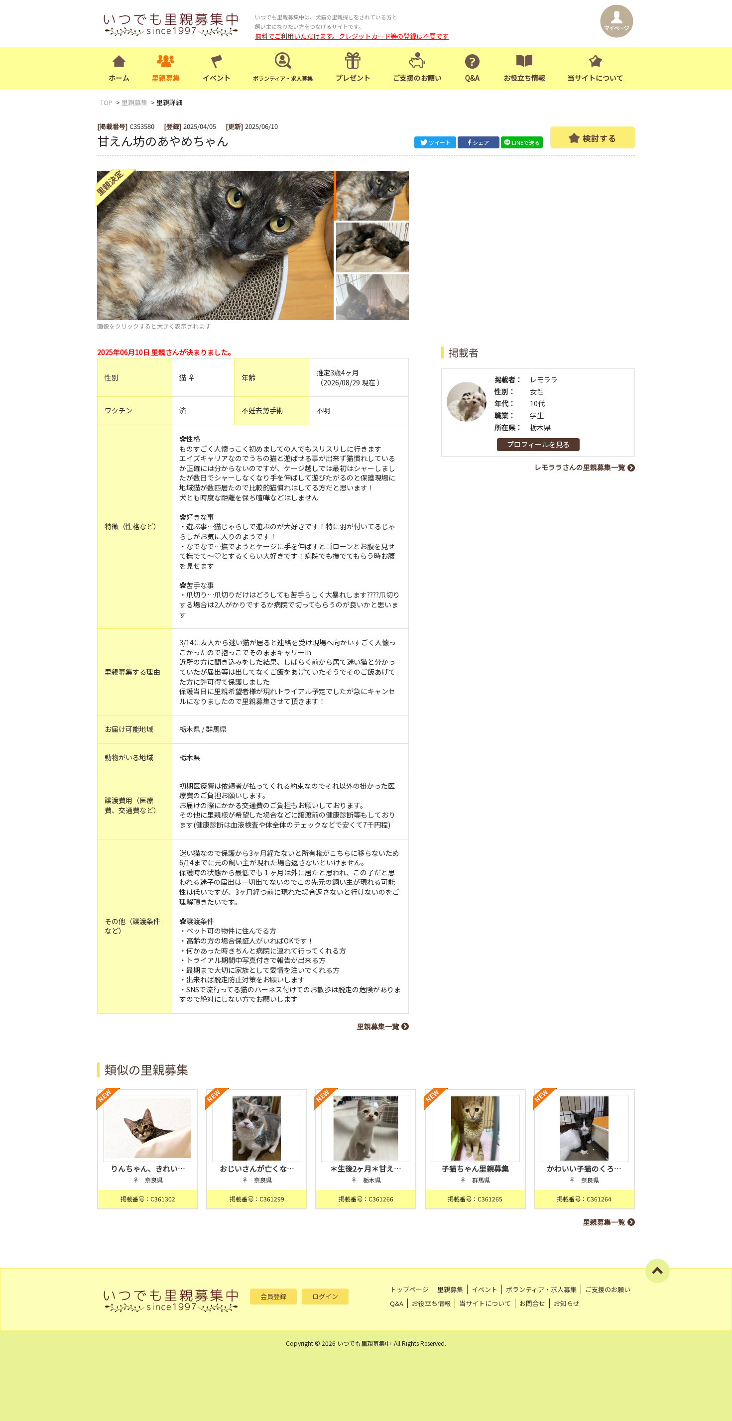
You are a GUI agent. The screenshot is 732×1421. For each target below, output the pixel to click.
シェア (481, 142)
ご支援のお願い (417, 78)
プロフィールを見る (538, 444)
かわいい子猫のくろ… (584, 1168)
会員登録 (273, 1296)
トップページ (409, 1289)
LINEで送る (526, 142)
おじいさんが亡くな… (257, 1168)
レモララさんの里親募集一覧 (579, 467)
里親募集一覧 (378, 1026)
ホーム (119, 78)
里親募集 (166, 78)
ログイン (325, 1296)
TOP (106, 102)
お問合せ (532, 1303)
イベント (217, 78)
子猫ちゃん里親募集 (475, 1168)
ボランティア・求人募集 (541, 1289)
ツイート (440, 142)
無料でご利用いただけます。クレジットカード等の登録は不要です (352, 36)
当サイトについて (595, 78)
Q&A (472, 78)
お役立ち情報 (524, 78)
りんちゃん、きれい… (148, 1168)
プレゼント (353, 78)
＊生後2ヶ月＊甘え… (365, 1168)
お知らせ (567, 1303)
